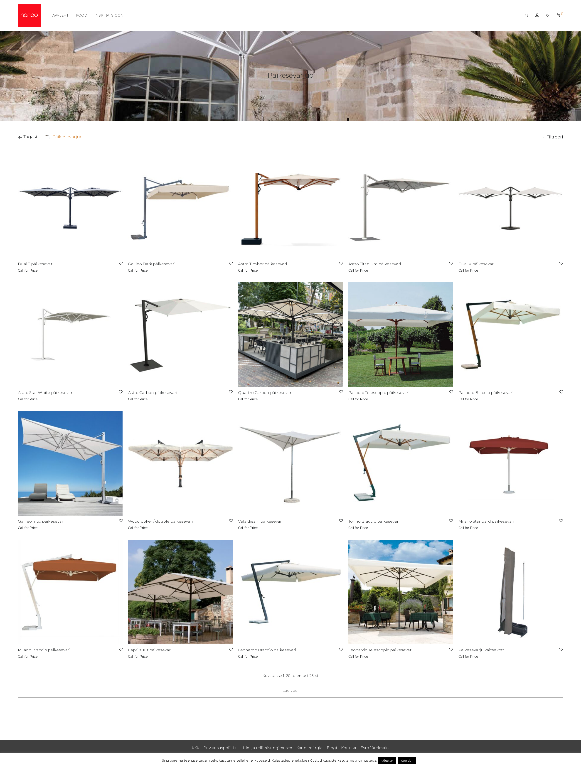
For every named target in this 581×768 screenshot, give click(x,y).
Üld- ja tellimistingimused (267, 748)
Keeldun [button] (407, 760)
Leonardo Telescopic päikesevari (380, 650)
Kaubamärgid (309, 748)
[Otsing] (526, 15)
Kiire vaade (42, 270)
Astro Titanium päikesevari (374, 264)
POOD (81, 15)
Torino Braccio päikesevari (374, 521)
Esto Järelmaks (375, 748)
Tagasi (29, 136)
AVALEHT (60, 15)
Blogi (332, 748)
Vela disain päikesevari (260, 521)
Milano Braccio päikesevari (44, 650)
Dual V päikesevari (476, 264)
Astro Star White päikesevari (46, 392)
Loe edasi (24, 270)
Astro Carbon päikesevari (152, 392)
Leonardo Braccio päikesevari (267, 650)
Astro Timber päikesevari (262, 264)
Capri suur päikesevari (150, 650)
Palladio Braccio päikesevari (485, 392)
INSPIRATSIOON (108, 15)
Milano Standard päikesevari (486, 521)
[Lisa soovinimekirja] (121, 263)
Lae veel (291, 690)
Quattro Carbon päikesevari (265, 392)
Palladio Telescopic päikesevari (378, 392)
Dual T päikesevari (36, 264)
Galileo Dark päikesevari (151, 264)
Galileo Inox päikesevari (41, 521)
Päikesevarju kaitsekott (481, 650)
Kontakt (349, 748)
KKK (195, 748)
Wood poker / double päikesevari (160, 521)
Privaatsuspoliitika (221, 748)
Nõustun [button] (387, 760)
